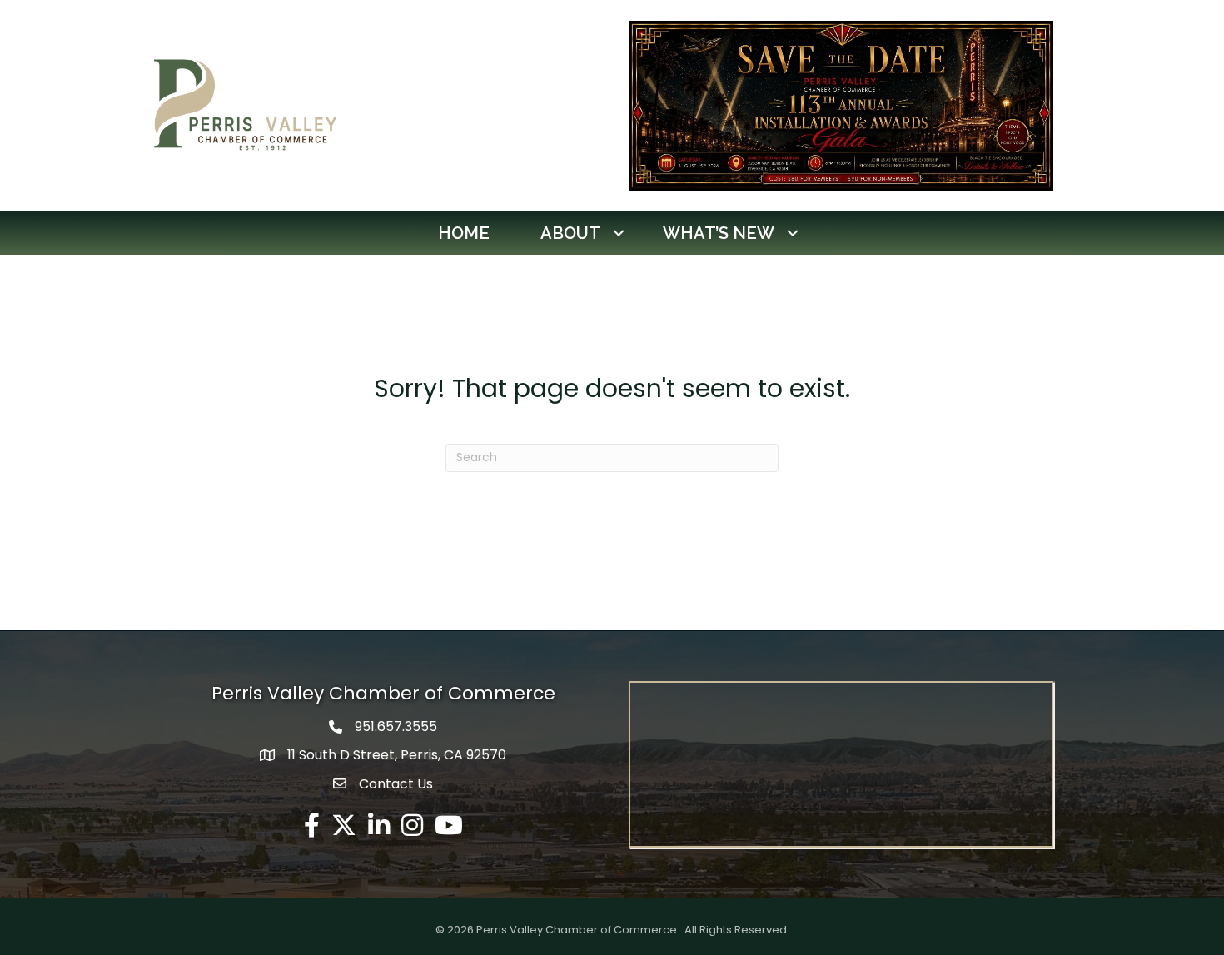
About (570, 233)
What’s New (718, 233)
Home (464, 233)
